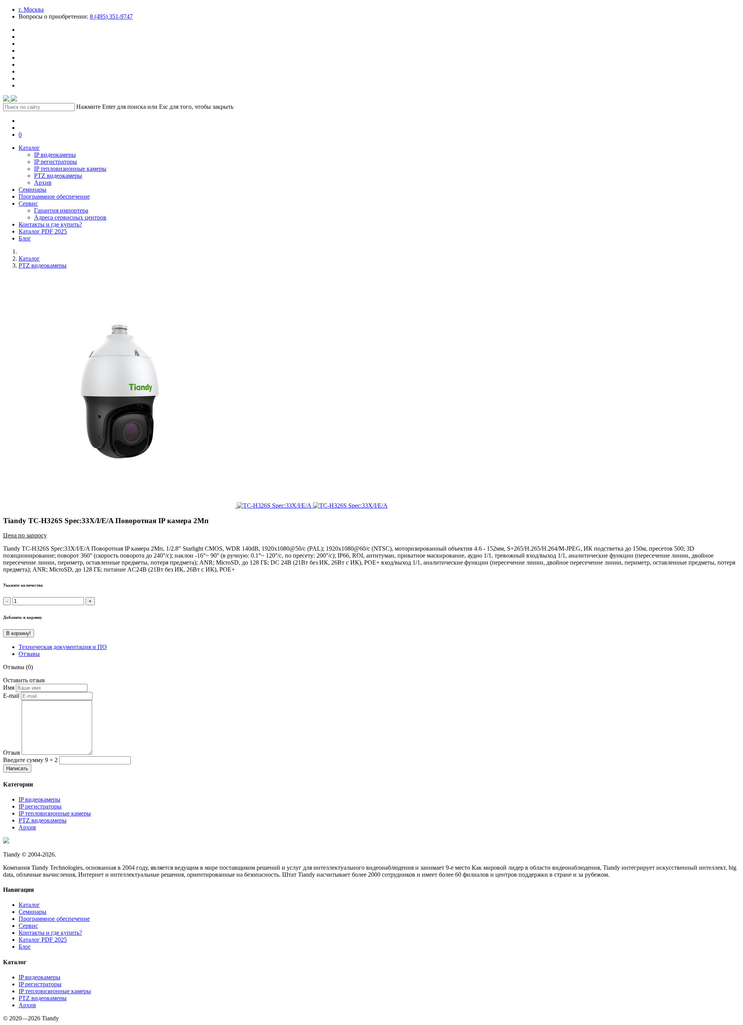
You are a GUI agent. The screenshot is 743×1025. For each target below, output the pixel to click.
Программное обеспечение (54, 196)
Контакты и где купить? (50, 224)
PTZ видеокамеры (58, 175)
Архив (42, 182)
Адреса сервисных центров (70, 217)
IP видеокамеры (55, 154)
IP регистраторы (55, 161)
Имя (8, 687)
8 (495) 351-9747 (111, 16)
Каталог (29, 147)
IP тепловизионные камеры (70, 168)
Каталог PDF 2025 (43, 231)
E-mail (11, 695)
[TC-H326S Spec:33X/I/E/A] (120, 505)
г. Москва (31, 9)
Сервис (28, 203)
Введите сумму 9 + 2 (30, 760)
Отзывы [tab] (29, 654)
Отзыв (11, 752)
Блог (25, 238)
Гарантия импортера (61, 210)
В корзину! (18, 633)
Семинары (32, 189)
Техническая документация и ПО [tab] (63, 647)
